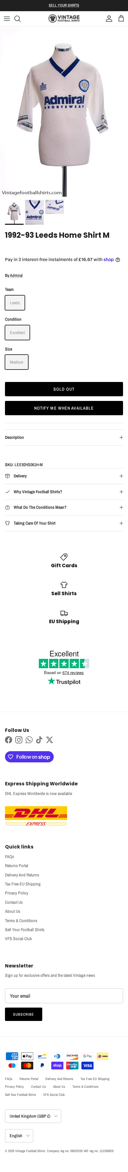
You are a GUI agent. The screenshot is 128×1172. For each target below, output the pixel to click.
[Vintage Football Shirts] (64, 18)
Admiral (16, 275)
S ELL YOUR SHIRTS (64, 5)
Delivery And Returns (22, 875)
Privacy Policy (16, 893)
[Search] (20, 18)
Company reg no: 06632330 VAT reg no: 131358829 (80, 1151)
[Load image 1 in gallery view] (64, 111)
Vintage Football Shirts (30, 1151)
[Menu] (7, 18)
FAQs (9, 856)
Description (14, 437)
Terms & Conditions (21, 920)
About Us (12, 911)
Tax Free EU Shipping (23, 884)
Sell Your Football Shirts (24, 929)
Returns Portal (16, 865)
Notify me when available (64, 408)
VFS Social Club (18, 938)
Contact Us (14, 902)
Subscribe (23, 1014)
